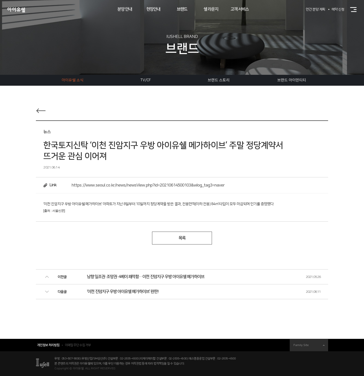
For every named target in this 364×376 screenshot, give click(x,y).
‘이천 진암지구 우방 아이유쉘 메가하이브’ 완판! (122, 291)
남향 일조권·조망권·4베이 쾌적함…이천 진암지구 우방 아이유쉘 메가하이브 (145, 276)
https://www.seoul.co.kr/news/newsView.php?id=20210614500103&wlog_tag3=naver (148, 185)
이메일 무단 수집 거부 (78, 345)
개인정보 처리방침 (48, 345)
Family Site (301, 345)
